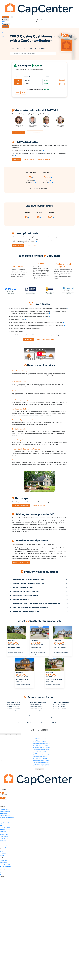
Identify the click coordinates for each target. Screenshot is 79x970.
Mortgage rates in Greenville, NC (41, 749)
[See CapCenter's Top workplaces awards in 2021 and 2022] (49, 288)
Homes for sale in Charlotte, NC (36, 706)
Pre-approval (27, 48)
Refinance (39, 22)
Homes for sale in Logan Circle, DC (48, 722)
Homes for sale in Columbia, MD (25, 717)
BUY (18, 84)
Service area (3, 852)
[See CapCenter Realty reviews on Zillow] (10, 288)
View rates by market (6, 734)
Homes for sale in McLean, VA (13, 706)
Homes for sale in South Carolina (61, 702)
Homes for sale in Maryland (25, 715)
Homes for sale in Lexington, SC (59, 710)
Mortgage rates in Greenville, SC (41, 756)
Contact (39, 19)
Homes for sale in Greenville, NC (37, 708)
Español (3, 21)
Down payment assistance (7, 817)
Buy (12, 48)
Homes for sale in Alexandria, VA (13, 704)
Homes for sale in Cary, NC (35, 704)
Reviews (2, 855)
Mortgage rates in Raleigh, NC (41, 751)
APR (32, 182)
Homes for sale (4, 838)
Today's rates (16, 159)
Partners (2, 875)
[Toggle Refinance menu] (42, 22)
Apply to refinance (4, 822)
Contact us (3, 853)
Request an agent (4, 834)
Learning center (4, 879)
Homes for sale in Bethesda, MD (25, 721)
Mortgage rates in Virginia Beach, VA (41, 743)
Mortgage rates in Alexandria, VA (41, 738)
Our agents (3, 840)
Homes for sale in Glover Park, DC (48, 719)
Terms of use (3, 860)
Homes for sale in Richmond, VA (13, 708)
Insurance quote (4, 845)
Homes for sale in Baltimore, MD (25, 719)
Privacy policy (3, 862)
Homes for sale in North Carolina (38, 702)
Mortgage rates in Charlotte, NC (41, 745)
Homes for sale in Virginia (13, 702)
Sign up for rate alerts (44, 159)
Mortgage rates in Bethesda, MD (41, 762)
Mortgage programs (5, 815)
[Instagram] (3, 797)
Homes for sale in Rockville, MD (24, 722)
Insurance (2, 842)
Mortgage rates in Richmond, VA (41, 741)
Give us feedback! (5, 803)
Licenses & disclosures (5, 866)
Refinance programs (5, 829)
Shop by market (16, 734)
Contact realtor (29, 339)
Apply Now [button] (5, 17)
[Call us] (1, 792)
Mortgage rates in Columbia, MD (41, 764)
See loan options (31, 245)
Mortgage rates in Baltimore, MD (41, 760)
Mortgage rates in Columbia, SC (41, 754)
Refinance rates (4, 826)
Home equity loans (5, 827)
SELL (18, 80)
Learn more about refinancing (21, 562)
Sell (18, 48)
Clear (23, 92)
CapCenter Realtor (36, 40)
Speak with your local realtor (20, 505)
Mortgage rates (3, 813)
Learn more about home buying (45, 339)
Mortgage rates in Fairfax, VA (41, 740)
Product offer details (5, 864)
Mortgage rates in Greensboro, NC (41, 747)
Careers (2, 873)
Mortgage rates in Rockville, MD (41, 766)
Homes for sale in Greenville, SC (60, 708)
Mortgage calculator (5, 811)
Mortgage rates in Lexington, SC (41, 758)
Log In (3, 23)
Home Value (40, 48)
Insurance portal (4, 847)
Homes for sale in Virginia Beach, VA (14, 710)
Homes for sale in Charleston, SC (60, 704)
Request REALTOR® (18, 132)
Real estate (3, 831)
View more (38, 769)
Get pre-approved (29, 159)
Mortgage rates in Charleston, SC (41, 753)
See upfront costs (18, 245)
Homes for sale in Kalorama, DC (47, 721)
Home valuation (4, 836)
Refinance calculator (5, 824)
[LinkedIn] (5, 797)
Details (62, 80)
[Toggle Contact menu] (41, 19)
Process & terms (4, 868)
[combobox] (34, 53)
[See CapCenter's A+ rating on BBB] (31, 288)
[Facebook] (1, 797)
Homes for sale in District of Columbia (51, 715)
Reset (17, 92)
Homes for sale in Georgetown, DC (48, 717)
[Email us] (3, 792)
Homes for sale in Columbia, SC (59, 706)
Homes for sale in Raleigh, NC (36, 710)
